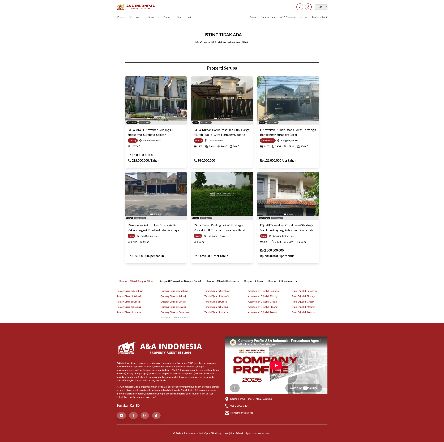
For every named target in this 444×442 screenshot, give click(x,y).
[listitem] (121, 415)
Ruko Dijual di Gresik (303, 301)
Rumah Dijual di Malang (129, 306)
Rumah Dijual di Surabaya (130, 290)
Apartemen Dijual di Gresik (262, 301)
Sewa (151, 16)
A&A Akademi (287, 16)
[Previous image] (129, 98)
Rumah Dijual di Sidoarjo (129, 296)
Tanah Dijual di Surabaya (217, 290)
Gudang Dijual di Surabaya (174, 290)
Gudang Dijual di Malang (173, 306)
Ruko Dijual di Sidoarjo (303, 296)
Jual (137, 16)
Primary (167, 16)
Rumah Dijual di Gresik (128, 301)
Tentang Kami (319, 16)
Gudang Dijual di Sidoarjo (173, 296)
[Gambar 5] (157, 118)
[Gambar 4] (155, 118)
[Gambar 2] (151, 118)
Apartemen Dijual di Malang (263, 306)
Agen (253, 16)
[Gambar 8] (164, 118)
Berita (303, 16)
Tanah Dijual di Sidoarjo (216, 296)
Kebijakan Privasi (234, 433)
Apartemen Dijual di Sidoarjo (263, 296)
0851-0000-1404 (239, 405)
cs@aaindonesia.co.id (241, 412)
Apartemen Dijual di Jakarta (263, 312)
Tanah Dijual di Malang (216, 306)
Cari (188, 16)
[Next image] (182, 98)
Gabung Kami (268, 16)
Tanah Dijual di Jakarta (216, 312)
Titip (179, 16)
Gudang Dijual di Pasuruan (174, 312)
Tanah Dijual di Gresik (215, 301)
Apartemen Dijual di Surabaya (264, 290)
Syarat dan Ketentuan (258, 433)
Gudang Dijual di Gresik (173, 301)
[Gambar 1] (148, 118)
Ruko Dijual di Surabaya (304, 290)
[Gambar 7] (162, 118)
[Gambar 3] (153, 118)
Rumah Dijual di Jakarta (129, 312)
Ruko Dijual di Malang (303, 306)
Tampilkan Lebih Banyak (173, 317)
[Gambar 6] (159, 118)
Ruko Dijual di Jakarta (303, 312)
